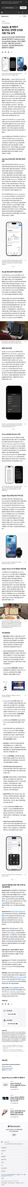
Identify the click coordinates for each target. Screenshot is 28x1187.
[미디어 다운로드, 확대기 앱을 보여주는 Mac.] (25, 342)
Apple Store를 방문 (10, 1174)
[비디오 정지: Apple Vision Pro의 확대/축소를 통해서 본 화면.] (3, 616)
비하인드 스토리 (14, 932)
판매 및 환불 (18, 1182)
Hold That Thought (19, 977)
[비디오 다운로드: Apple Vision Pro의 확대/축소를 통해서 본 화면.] (25, 621)
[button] (10, 7)
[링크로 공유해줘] (11, 52)
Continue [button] (23, 7)
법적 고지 (22, 1182)
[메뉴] (26, 12)
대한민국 (2, 1178)
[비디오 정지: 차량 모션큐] (3, 690)
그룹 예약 (4, 903)
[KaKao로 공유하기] (5, 52)
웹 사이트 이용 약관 (11, 1182)
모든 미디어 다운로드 (12, 1023)
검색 (25, 16)
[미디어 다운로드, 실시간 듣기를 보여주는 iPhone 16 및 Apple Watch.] (25, 562)
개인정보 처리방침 (4, 1182)
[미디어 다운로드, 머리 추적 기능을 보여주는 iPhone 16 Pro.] (25, 875)
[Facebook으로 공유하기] (2, 52)
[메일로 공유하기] (8, 52)
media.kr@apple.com (7, 1068)
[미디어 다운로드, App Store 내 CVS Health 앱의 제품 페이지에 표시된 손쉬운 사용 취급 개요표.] (25, 260)
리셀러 (18, 1174)
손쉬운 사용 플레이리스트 (15, 987)
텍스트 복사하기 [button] (11, 1014)
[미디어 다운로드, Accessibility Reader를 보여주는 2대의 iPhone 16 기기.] (25, 486)
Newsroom (4, 16)
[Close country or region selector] (26, 2)
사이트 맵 (2, 1184)
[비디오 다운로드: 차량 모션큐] (25, 695)
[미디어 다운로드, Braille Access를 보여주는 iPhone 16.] (25, 424)
